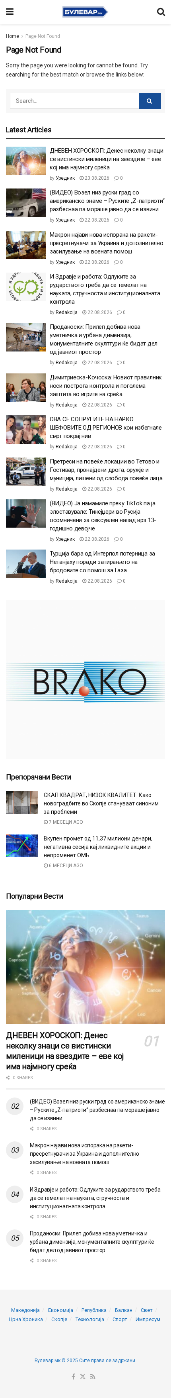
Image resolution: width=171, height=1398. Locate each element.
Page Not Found (42, 36)
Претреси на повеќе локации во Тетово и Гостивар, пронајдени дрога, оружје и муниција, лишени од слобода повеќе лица (106, 470)
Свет (147, 1310)
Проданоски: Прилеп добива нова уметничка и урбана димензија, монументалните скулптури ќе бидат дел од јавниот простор (92, 1241)
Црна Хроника (26, 1319)
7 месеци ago (65, 822)
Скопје (59, 1319)
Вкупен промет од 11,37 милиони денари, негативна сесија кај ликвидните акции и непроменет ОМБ (98, 846)
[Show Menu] (10, 12)
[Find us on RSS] (92, 1377)
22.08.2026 (96, 220)
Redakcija (67, 312)
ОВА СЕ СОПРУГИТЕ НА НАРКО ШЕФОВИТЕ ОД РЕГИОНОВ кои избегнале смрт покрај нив (106, 428)
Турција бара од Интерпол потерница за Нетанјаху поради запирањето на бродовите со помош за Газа (102, 562)
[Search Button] (161, 12)
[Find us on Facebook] (73, 1377)
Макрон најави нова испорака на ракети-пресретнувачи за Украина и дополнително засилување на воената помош (106, 243)
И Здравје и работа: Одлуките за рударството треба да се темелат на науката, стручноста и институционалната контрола (95, 1198)
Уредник (65, 178)
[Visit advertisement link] (85, 679)
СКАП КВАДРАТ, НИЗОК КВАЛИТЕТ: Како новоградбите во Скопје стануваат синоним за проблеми (101, 803)
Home (12, 36)
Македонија (25, 1310)
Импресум (148, 1319)
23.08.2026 (96, 178)
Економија (60, 1310)
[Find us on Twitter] (83, 1377)
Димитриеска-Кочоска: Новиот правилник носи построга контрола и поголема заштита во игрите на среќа (106, 386)
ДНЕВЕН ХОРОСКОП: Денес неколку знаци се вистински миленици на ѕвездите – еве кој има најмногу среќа (106, 159)
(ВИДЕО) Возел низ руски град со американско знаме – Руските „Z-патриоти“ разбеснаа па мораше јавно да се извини (107, 201)
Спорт (120, 1319)
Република (94, 1310)
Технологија (90, 1319)
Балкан (123, 1310)
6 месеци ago (65, 865)
